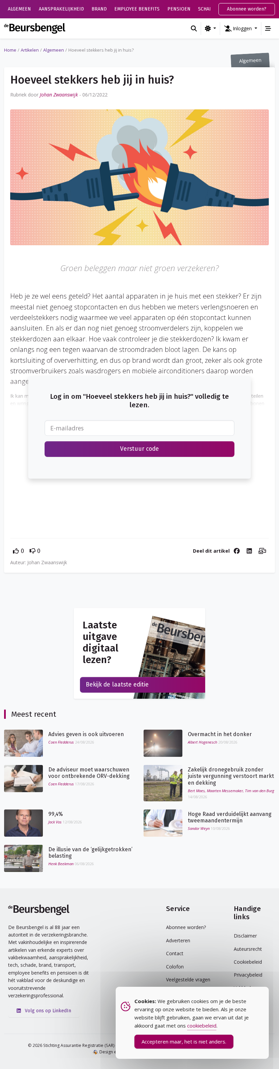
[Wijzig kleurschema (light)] (210, 28)
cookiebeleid (201, 1025)
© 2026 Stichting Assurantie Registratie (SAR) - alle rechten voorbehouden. (100, 1045)
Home (10, 50)
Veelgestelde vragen (188, 979)
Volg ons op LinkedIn (47, 1011)
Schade (206, 9)
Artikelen (30, 50)
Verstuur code (139, 448)
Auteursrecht (248, 949)
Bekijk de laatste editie (117, 684)
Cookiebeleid (248, 962)
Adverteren (178, 940)
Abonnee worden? (246, 9)
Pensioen (179, 9)
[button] (240, 28)
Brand (99, 9)
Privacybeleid (248, 975)
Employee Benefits (137, 9)
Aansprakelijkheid (61, 9)
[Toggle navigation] (268, 28)
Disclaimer (245, 935)
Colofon (175, 966)
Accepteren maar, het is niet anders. (184, 1041)
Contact (174, 953)
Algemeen (19, 9)
